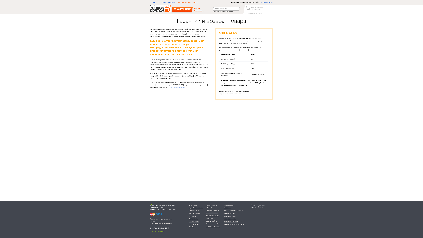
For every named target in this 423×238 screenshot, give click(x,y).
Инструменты (193, 219)
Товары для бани (229, 213)
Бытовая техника (194, 211)
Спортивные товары (213, 227)
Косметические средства (211, 206)
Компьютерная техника (194, 225)
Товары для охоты (230, 219)
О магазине (154, 2)
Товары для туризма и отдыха (234, 224)
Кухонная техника (212, 216)
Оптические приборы (213, 224)
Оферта (152, 221)
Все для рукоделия (195, 213)
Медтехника (210, 218)
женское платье (229, 11)
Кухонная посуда (212, 213)
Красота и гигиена (212, 210)
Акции (197, 8)
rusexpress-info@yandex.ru (178, 87)
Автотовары (193, 205)
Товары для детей (230, 216)
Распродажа (199, 11)
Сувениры (227, 208)
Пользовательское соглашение (161, 223)
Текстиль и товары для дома (233, 211)
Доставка (171, 2)
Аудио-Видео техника (196, 208)
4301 (220, 11)
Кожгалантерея (194, 222)
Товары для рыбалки (231, 222)
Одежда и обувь (211, 221)
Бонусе (260, 207)
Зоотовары (192, 216)
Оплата (163, 2)
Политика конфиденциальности (161, 219)
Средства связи (229, 205)
